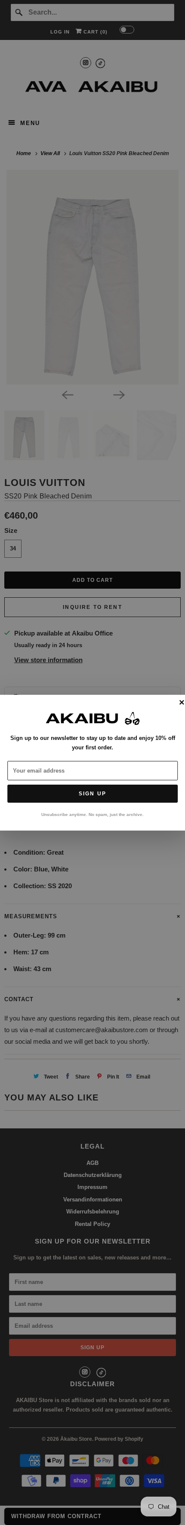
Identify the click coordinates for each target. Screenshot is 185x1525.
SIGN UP (92, 794)
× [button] (182, 702)
